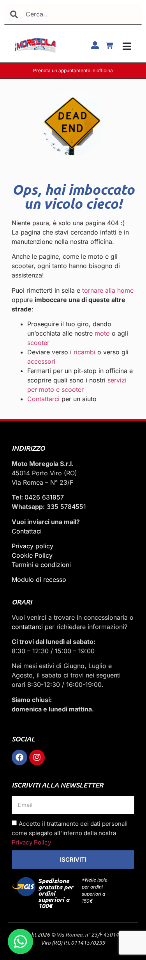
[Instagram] (37, 757)
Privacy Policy (31, 842)
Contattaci (27, 531)
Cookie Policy (32, 555)
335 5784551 (66, 506)
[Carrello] (109, 45)
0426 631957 (44, 497)
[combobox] (73, 14)
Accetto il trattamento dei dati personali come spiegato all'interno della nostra (70, 833)
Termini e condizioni (41, 565)
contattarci (27, 627)
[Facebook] (19, 757)
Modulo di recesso (39, 579)
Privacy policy (32, 546)
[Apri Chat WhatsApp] (20, 941)
